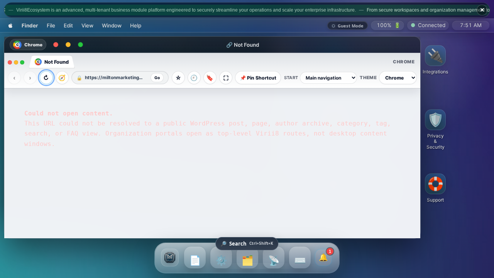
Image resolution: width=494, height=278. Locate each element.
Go (157, 77)
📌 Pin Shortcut (258, 78)
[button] (435, 60)
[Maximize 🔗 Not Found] (80, 44)
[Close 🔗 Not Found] (55, 44)
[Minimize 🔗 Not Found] (68, 44)
